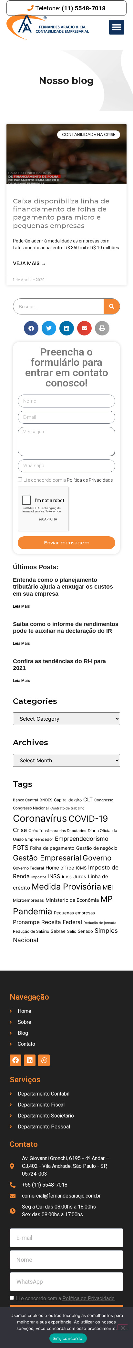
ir (63, 876)
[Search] (112, 306)
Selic (71, 931)
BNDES (46, 800)
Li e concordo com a (68, 479)
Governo (97, 857)
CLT (88, 800)
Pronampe (26, 922)
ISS (69, 877)
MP (106, 899)
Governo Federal (28, 868)
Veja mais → (29, 263)
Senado (85, 931)
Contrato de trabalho (67, 808)
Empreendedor (39, 839)
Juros (79, 876)
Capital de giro (68, 799)
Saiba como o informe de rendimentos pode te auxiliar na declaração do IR (65, 627)
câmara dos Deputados (65, 830)
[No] (122, 1327)
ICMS (81, 867)
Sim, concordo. (68, 1338)
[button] (116, 27)
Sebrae (58, 931)
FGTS (20, 847)
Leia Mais (21, 606)
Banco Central (25, 800)
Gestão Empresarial (47, 857)
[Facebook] (15, 1060)
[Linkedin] (30, 1060)
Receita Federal (61, 922)
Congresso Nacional (31, 808)
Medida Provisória (66, 886)
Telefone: (70, 8)
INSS (54, 876)
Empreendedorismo (81, 838)
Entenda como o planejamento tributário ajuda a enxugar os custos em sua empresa (63, 587)
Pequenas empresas (74, 912)
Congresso (103, 800)
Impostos (38, 877)
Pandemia (32, 911)
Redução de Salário (31, 931)
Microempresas (28, 900)
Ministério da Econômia (72, 900)
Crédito (36, 830)
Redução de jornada (100, 923)
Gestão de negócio (97, 848)
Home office (60, 868)
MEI (108, 887)
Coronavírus (40, 818)
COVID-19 (88, 818)
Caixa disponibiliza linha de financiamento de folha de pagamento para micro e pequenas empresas (61, 213)
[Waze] (44, 1060)
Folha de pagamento (52, 848)
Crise (20, 830)
